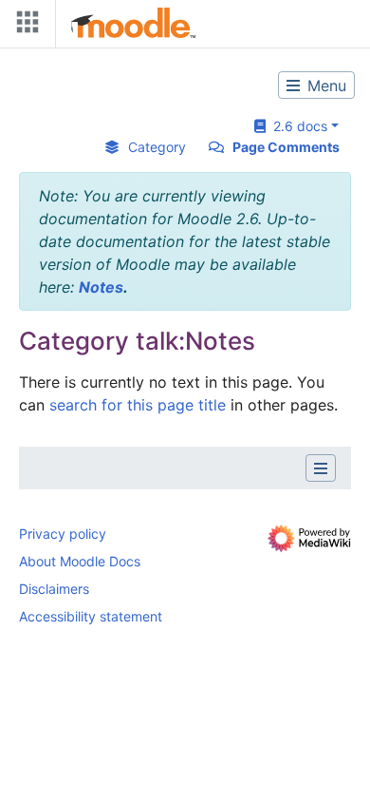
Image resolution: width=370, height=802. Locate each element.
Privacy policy (62, 533)
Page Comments (286, 147)
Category (157, 147)
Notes (101, 286)
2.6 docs (296, 126)
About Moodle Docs (79, 561)
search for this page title (137, 404)
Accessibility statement (90, 616)
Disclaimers (54, 589)
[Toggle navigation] (23, 26)
